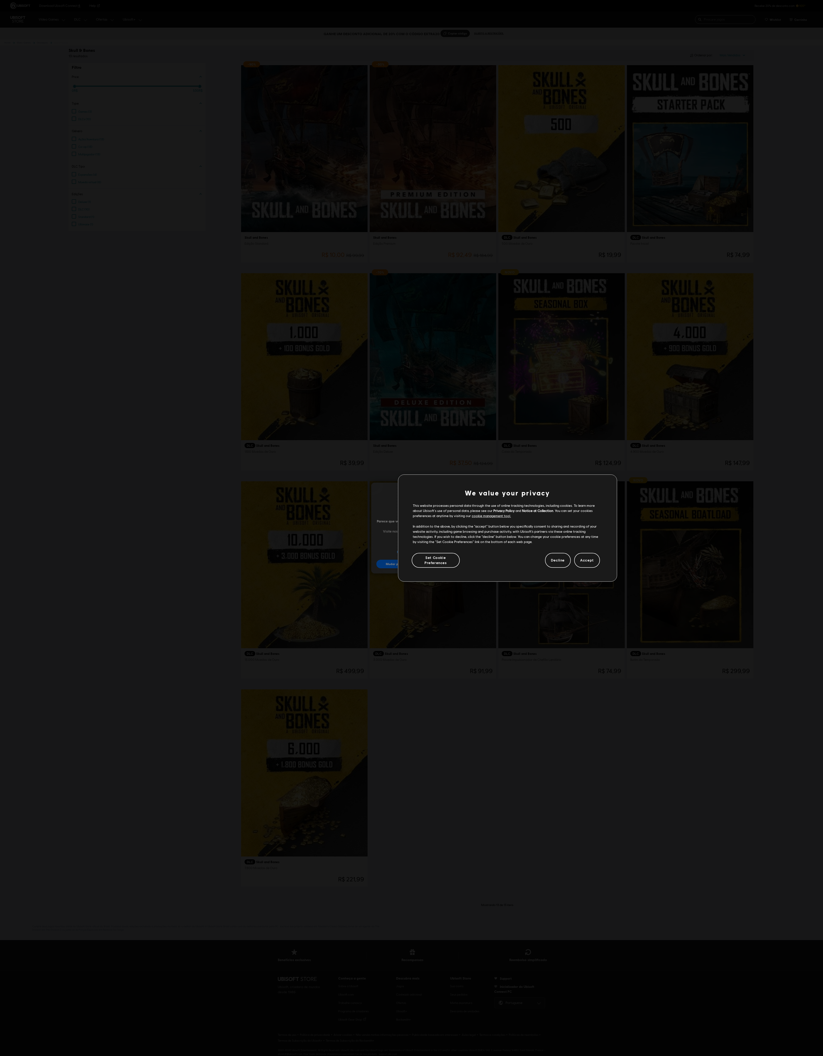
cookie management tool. (491, 516)
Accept (587, 560)
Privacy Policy (504, 510)
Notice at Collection (537, 510)
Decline (558, 560)
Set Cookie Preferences (436, 560)
